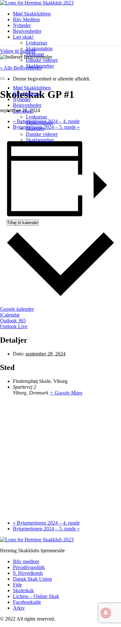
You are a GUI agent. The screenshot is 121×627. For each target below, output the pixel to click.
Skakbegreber (40, 66)
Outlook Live (13, 326)
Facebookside (27, 602)
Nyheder (22, 25)
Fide (17, 584)
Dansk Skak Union (32, 579)
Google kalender (17, 309)
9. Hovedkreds (28, 573)
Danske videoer (42, 60)
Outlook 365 (13, 320)
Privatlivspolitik (29, 567)
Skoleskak (23, 590)
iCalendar (10, 315)
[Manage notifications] (106, 613)
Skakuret (35, 54)
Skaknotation (39, 48)
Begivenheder (27, 31)
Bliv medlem (26, 561)
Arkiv (19, 608)
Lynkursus (36, 42)
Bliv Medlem (26, 19)
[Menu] (2, 79)
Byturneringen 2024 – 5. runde (46, 528)
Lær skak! (23, 37)
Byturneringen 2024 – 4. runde (46, 523)
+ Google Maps (66, 392)
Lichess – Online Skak (36, 596)
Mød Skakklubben (32, 13)
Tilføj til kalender (22, 222)
